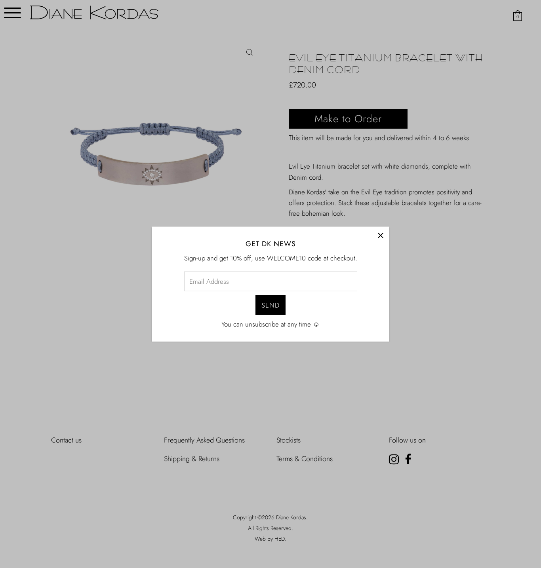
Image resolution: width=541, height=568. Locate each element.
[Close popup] (380, 235)
